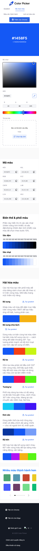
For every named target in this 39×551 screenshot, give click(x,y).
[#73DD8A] (26, 487)
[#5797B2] (16, 477)
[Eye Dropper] (34, 96)
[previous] (11, 495)
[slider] (19, 75)
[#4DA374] (7, 477)
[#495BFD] (7, 487)
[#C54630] (26, 477)
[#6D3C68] (16, 487)
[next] (28, 495)
